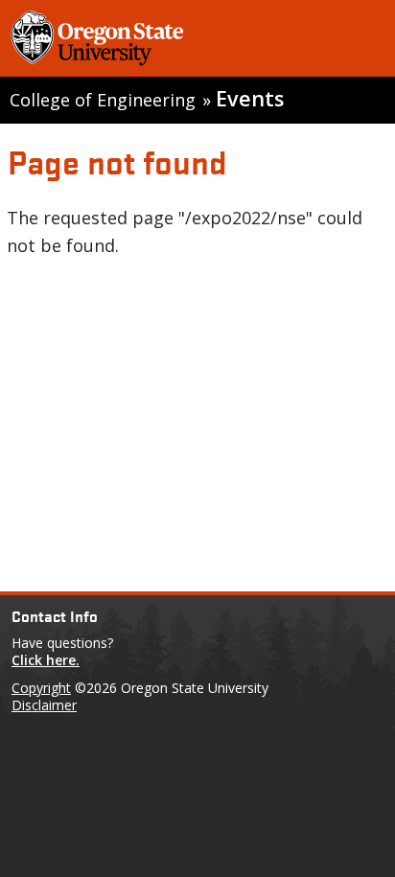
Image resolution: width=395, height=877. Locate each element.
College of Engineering (103, 99)
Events (250, 98)
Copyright (41, 688)
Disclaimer (44, 705)
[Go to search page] (354, 41)
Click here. (46, 660)
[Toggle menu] (303, 41)
